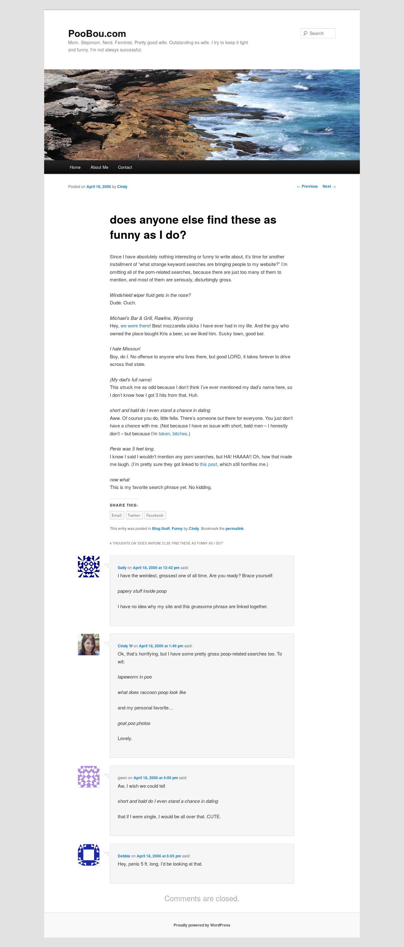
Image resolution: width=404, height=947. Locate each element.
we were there (135, 325)
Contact (125, 167)
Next (329, 186)
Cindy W (125, 646)
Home (75, 167)
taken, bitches (173, 433)
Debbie (124, 856)
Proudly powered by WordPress (202, 925)
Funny (177, 528)
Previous (307, 186)
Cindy (122, 186)
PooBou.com (97, 33)
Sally (122, 567)
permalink (235, 528)
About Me (99, 167)
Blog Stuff (161, 528)
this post (208, 464)
